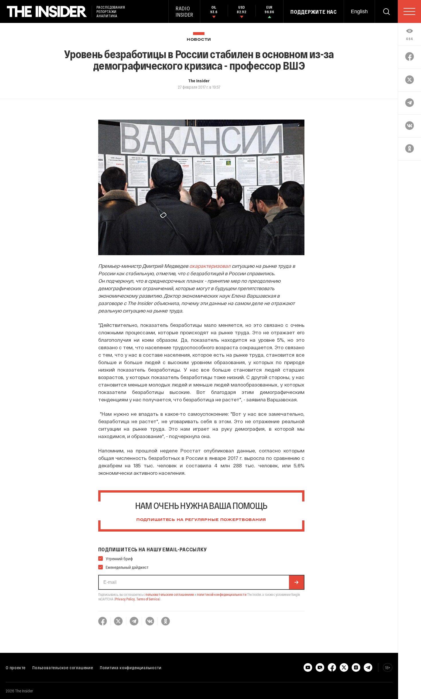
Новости (199, 39)
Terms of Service (147, 599)
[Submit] (296, 582)
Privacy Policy (125, 599)
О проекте (15, 667)
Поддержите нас (313, 12)
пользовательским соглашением (169, 594)
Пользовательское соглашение (62, 667)
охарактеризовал (210, 266)
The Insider (199, 80)
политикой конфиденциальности (222, 594)
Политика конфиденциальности (131, 667)
